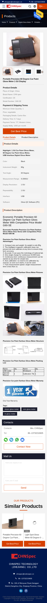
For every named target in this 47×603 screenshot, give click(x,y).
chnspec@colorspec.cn (13, 2)
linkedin (21, 591)
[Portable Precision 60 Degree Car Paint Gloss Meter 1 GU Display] (23, 49)
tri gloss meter (10, 414)
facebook (26, 591)
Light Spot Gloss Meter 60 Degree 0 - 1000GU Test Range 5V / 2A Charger (33, 536)
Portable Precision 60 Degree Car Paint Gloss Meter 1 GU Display (12, 536)
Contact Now (23, 446)
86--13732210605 (38, 2)
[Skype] (11, 439)
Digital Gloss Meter (24, 22)
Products (12, 22)
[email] (22, 439)
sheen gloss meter (12, 409)
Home (4, 22)
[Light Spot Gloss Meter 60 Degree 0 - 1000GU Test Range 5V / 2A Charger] (34, 522)
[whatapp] (16, 439)
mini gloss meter (29, 409)
